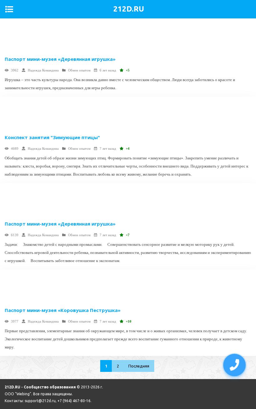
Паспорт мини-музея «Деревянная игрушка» (60, 59)
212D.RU (128, 9)
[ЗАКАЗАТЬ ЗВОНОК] (234, 365)
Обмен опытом (79, 70)
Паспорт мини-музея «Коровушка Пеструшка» (63, 310)
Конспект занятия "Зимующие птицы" (52, 137)
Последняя (138, 366)
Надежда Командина (43, 70)
